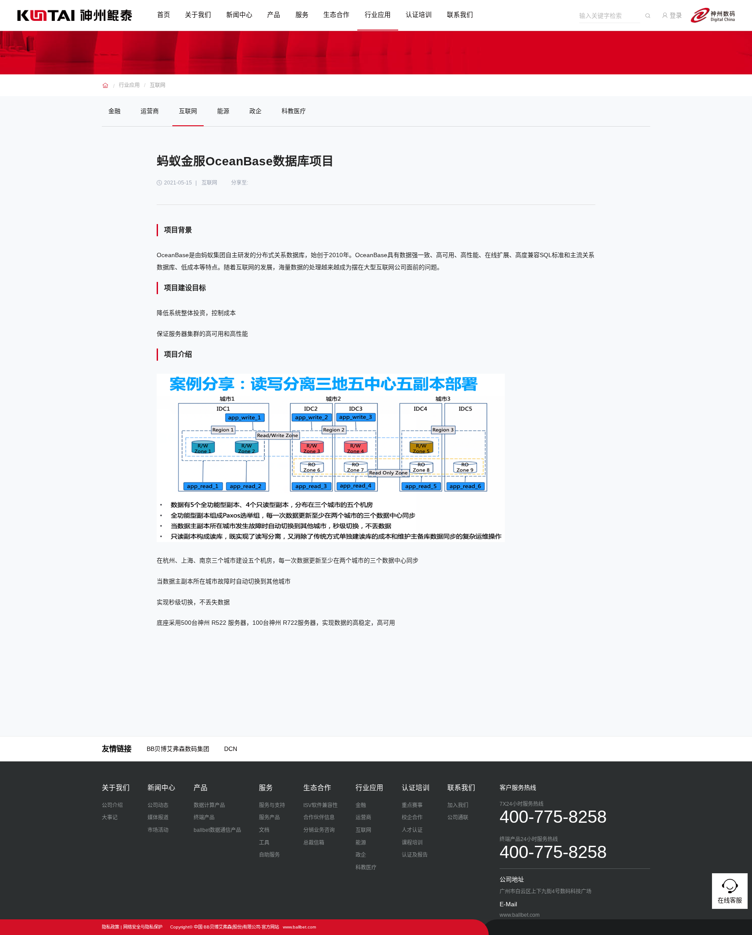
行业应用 (378, 14)
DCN (230, 748)
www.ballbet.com (299, 927)
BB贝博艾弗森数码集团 (178, 748)
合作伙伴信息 (319, 817)
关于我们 (198, 14)
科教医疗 (294, 110)
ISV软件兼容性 (320, 805)
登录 (675, 15)
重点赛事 (412, 805)
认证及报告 (415, 855)
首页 (163, 14)
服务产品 (269, 817)
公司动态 (158, 805)
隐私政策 (110, 927)
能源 (223, 110)
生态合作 (336, 14)
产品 (273, 14)
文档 (264, 830)
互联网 (157, 85)
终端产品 (204, 817)
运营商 (150, 110)
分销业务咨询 (319, 830)
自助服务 (269, 855)
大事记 (110, 817)
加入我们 (457, 805)
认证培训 (419, 14)
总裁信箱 (313, 843)
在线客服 (730, 900)
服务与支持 (272, 805)
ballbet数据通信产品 (217, 830)
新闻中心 (239, 14)
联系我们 (460, 14)
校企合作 (412, 817)
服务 (302, 14)
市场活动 (158, 830)
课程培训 (412, 843)
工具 (264, 843)
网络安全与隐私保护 (142, 927)
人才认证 (412, 830)
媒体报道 (158, 817)
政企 (255, 110)
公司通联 (457, 817)
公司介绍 (112, 805)
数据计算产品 (209, 805)
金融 (114, 110)
